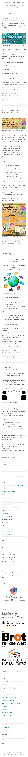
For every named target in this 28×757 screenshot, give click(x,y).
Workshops (4, 538)
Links (3, 547)
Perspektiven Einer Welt (14, 3)
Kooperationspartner (7, 534)
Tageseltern (13, 98)
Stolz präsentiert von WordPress (14, 752)
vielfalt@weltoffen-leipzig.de (12, 89)
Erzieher (11, 95)
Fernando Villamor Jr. (19, 754)
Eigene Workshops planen (8, 504)
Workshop (13, 93)
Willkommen (4, 525)
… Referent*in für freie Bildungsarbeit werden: (12, 485)
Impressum (4, 510)
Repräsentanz (16, 241)
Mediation (4, 98)
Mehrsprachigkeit (6, 241)
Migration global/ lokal (7, 516)
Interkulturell (6, 355)
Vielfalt (20, 98)
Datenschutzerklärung (7, 497)
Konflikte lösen (5, 513)
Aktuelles (4, 494)
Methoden (4, 540)
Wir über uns (5, 528)
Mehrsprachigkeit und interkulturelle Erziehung (12, 111)
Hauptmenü (15, 13)
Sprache (4, 243)
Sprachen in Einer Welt (7, 519)
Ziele (3, 543)
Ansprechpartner (6, 531)
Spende (13, 575)
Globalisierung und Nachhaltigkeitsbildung (11, 507)
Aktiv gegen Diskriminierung (8, 491)
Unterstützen (5, 522)
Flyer (18, 346)
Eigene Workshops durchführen (9, 501)
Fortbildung (18, 95)
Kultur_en (4, 488)
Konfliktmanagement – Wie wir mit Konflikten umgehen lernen (13, 25)
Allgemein (13, 236)
